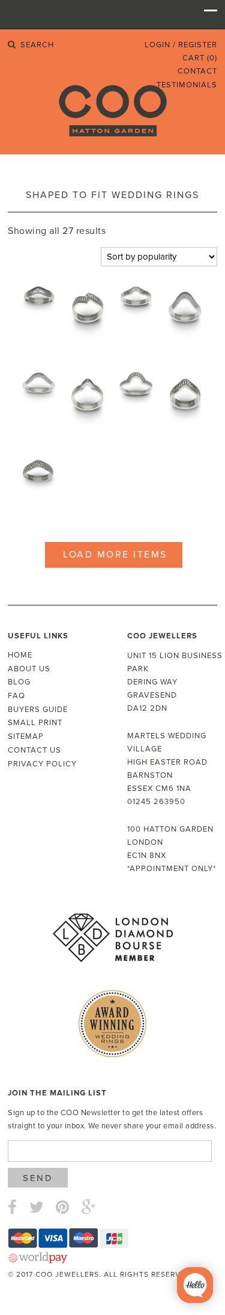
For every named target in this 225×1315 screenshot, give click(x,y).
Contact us (34, 750)
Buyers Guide (38, 709)
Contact (197, 71)
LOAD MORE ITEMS (115, 555)
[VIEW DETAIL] (37, 300)
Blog (19, 682)
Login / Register (181, 45)
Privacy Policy (42, 764)
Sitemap (26, 736)
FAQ (16, 696)
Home (20, 655)
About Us (29, 669)
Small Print (35, 722)
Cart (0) (199, 58)
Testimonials (187, 85)
